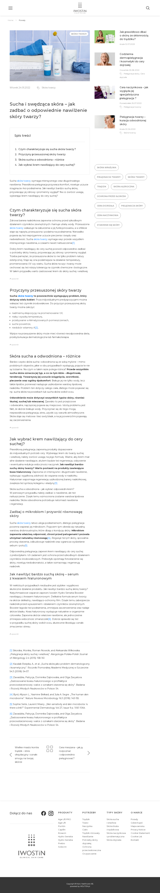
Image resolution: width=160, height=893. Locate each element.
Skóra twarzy (79, 34)
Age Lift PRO (64, 819)
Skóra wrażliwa (106, 167)
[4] (49, 538)
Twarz (85, 822)
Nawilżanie (87, 836)
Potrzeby (89, 812)
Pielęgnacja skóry (132, 73)
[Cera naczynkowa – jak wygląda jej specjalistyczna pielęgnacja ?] (105, 92)
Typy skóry (114, 812)
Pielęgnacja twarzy (132, 107)
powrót (15, 279)
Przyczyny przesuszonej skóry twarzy (42, 154)
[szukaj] (148, 7)
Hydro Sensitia (65, 836)
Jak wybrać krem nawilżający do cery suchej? (46, 164)
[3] (56, 483)
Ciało (85, 829)
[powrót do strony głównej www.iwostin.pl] (80, 8)
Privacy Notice (138, 829)
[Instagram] (50, 813)
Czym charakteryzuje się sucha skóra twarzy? (47, 149)
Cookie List (136, 836)
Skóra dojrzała (114, 840)
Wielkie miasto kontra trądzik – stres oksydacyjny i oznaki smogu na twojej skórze (27, 754)
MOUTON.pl (85, 886)
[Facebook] (42, 813)
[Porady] (50, 748)
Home (10, 20)
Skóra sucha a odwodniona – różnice (41, 159)
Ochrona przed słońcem (111, 196)
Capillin (61, 829)
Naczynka (87, 826)
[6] (49, 619)
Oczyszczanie (89, 853)
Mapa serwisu (138, 826)
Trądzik (101, 186)
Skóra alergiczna (123, 186)
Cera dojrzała (105, 206)
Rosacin (62, 833)
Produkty (65, 812)
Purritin (61, 826)
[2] (36, 327)
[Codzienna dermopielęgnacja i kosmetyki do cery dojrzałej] (105, 58)
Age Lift (62, 822)
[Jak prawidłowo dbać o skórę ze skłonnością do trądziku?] (105, 36)
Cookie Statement (140, 833)
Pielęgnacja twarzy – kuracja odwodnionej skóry (133, 120)
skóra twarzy (24, 180)
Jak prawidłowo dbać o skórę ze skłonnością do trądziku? (134, 35)
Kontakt (135, 840)
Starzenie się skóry (108, 225)
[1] (73, 243)
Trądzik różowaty (91, 833)
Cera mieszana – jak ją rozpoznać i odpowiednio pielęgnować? (71, 753)
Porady (134, 819)
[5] (26, 545)
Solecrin (62, 847)
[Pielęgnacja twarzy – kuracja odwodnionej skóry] (105, 121)
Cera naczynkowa (107, 215)
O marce (136, 812)
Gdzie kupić (137, 822)
